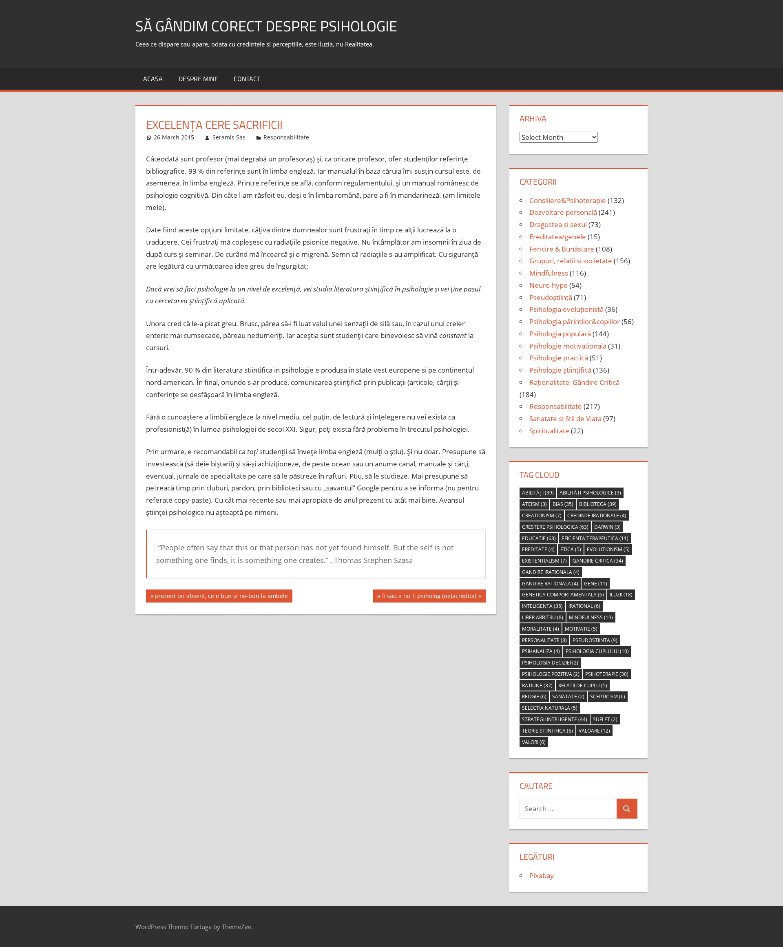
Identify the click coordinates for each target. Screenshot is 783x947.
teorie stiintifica (547, 730)
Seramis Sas (229, 137)
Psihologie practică (558, 357)
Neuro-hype (548, 285)
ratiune (537, 685)
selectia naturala (549, 707)
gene (595, 583)
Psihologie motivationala (567, 346)
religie (534, 696)
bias (563, 504)
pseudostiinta (595, 640)
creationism (542, 515)
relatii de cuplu (582, 685)
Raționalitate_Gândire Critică (574, 382)
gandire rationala (550, 583)
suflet (605, 719)
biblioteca (598, 504)
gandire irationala (551, 572)
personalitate (544, 640)
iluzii (621, 594)
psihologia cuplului (597, 651)
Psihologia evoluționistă (566, 309)
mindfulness (591, 617)
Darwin (607, 526)
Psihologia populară (560, 333)
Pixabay (541, 875)
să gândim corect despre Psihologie (266, 26)
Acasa (153, 79)
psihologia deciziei (550, 662)
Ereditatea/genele (557, 236)
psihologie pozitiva (551, 674)
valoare (594, 730)
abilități (538, 492)
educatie (539, 538)
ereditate (538, 549)
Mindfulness (548, 273)
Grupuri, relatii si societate (570, 260)
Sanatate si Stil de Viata (565, 418)
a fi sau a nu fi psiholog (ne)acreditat (427, 597)
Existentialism (544, 560)
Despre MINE (198, 79)
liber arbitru (542, 617)
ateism (534, 504)
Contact (247, 79)
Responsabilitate (286, 137)
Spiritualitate (549, 430)
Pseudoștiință (550, 297)
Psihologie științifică (560, 370)
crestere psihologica (555, 526)
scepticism (607, 696)
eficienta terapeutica (595, 538)
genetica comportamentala (563, 594)
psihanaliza (541, 651)
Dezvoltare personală (563, 212)
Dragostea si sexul (558, 224)
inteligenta (542, 606)
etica (570, 549)
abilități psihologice (590, 492)
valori (534, 742)
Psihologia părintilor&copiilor (574, 321)
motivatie (581, 628)
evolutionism (608, 549)
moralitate (540, 628)
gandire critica (598, 560)
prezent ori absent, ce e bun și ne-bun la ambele (221, 597)
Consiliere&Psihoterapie (567, 200)
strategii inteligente (554, 719)
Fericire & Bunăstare (561, 249)
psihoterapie (606, 674)
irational (584, 606)
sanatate (568, 696)
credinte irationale (596, 515)
